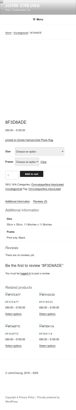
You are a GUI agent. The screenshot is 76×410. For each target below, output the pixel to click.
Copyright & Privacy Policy (19, 397)
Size (8, 151)
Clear (43, 162)
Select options (13, 314)
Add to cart (31, 174)
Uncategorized (20, 32)
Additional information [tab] (17, 201)
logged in (26, 273)
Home (8, 32)
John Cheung (22, 5)
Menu (40, 19)
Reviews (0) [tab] (40, 201)
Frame (9, 162)
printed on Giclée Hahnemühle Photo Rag (29, 140)
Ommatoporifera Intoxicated (47, 184)
